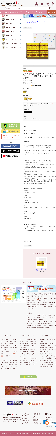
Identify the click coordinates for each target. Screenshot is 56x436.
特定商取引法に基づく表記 (37, 420)
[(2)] (30, 98)
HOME (25, 21)
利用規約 (24, 418)
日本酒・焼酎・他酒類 (11, 43)
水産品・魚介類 (10, 19)
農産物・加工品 (10, 31)
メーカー (42, 12)
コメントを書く (27, 245)
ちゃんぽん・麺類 (10, 27)
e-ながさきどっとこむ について (26, 415)
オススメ (5, 12)
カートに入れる (28, 111)
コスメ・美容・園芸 (11, 47)
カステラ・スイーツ (11, 39)
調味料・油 (9, 35)
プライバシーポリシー (37, 417)
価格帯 (14, 12)
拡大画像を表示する (27, 27)
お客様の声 (25, 423)
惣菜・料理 (9, 23)
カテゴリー (23, 12)
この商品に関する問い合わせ (32, 65)
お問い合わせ (52, 12)
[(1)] (25, 98)
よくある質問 (36, 414)
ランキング (33, 12)
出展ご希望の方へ (37, 423)
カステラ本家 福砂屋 (30, 22)
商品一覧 (8, 15)
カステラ (45, 21)
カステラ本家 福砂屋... (41, 269)
